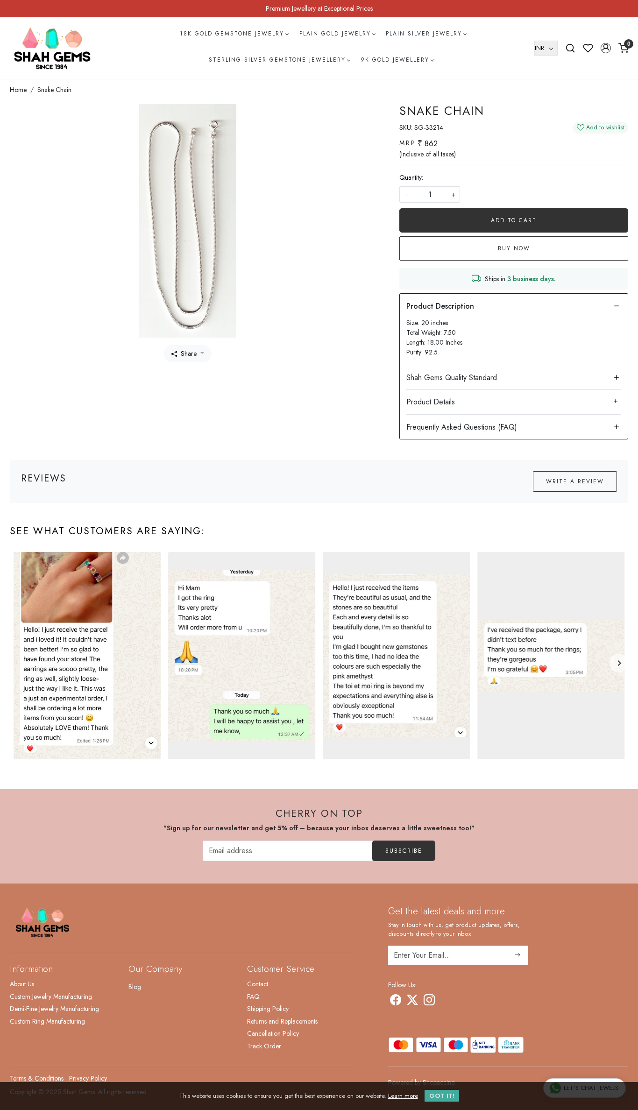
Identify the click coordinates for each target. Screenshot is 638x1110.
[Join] (517, 955)
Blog (134, 986)
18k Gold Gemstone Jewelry (232, 33)
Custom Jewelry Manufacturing (51, 996)
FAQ (253, 996)
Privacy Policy (88, 1078)
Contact (257, 984)
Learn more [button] (403, 1095)
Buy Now (514, 248)
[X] (412, 1001)
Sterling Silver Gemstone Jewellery (277, 60)
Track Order (264, 1046)
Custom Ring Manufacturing (47, 1021)
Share (189, 353)
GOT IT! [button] (441, 1095)
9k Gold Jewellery (395, 60)
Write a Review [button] (575, 481)
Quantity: (411, 177)
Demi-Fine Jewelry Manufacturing (54, 1008)
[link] (570, 48)
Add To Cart (514, 220)
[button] (606, 48)
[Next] (619, 663)
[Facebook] (395, 1001)
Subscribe (403, 851)
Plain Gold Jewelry (335, 33)
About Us (22, 984)
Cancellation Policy (273, 1033)
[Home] (52, 48)
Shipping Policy (268, 1008)
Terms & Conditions (37, 1078)
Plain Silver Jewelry (424, 33)
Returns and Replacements (282, 1021)
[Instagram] (429, 1001)
